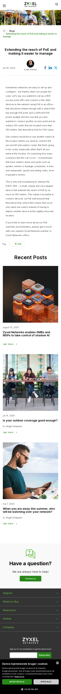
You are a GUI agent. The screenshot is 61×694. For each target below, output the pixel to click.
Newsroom (9, 610)
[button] (30, 689)
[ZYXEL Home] (30, 4)
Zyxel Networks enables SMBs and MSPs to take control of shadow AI (26, 334)
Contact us (30, 578)
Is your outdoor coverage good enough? (30, 420)
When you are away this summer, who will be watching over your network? (29, 510)
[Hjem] (4, 31)
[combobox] (57, 662)
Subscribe (44, 655)
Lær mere (8, 344)
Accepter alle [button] (17, 682)
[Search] (57, 4)
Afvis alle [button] (46, 682)
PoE (19, 244)
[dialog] (30, 676)
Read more (19, 677)
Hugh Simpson (14, 426)
